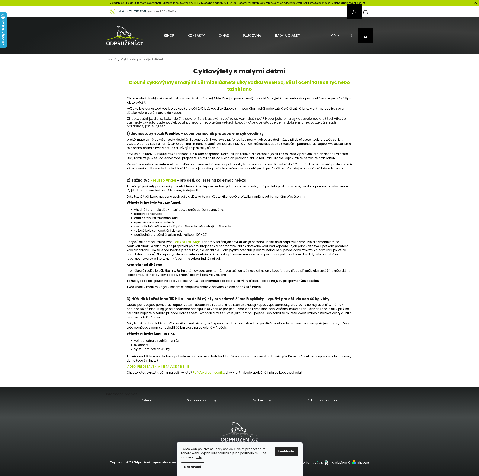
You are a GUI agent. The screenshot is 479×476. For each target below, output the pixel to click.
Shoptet (363, 463)
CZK (334, 35)
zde (199, 457)
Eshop (146, 400)
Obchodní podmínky (202, 400)
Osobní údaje (262, 400)
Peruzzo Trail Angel (187, 242)
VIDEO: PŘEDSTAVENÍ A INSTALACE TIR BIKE (158, 366)
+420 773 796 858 (131, 11)
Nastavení (192, 467)
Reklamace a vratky (322, 400)
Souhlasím (286, 451)
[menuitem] (169, 35)
